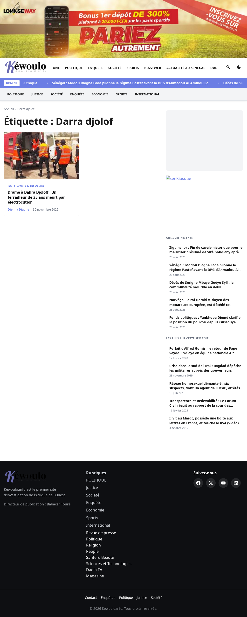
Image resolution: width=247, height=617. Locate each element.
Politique (94, 539)
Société (115, 68)
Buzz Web (152, 68)
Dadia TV (94, 569)
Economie (100, 94)
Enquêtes (108, 597)
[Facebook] (198, 483)
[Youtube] (223, 483)
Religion (93, 545)
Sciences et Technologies (108, 563)
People (92, 551)
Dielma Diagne (18, 209)
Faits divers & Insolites (26, 185)
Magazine (95, 576)
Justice (37, 94)
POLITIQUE (74, 68)
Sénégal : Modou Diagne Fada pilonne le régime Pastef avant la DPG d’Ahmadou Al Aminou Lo (124, 83)
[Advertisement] (204, 140)
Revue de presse (101, 532)
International (147, 94)
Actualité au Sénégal (185, 68)
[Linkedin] (236, 483)
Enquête (95, 68)
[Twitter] (211, 483)
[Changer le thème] (238, 68)
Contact (91, 597)
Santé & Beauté (100, 557)
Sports (133, 68)
